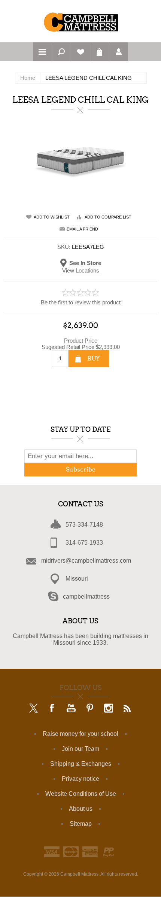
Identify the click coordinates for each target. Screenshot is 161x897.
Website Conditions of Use (80, 794)
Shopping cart (99, 51)
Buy (93, 358)
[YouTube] (71, 708)
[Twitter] (33, 708)
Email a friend (82, 229)
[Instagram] (108, 708)
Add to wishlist (52, 217)
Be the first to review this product (81, 302)
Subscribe (80, 469)
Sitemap (81, 824)
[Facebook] (52, 708)
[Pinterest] (89, 708)
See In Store (85, 262)
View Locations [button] (80, 270)
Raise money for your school (80, 734)
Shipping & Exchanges (80, 764)
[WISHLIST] (80, 51)
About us (80, 809)
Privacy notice (80, 779)
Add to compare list (108, 217)
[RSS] (127, 708)
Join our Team (80, 749)
